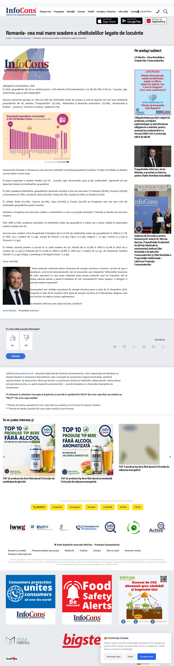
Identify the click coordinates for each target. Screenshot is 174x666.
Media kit (69, 550)
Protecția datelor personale (45, 550)
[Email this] (115, 347)
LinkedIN (107, 507)
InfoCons (34, 310)
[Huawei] (156, 21)
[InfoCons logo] (21, 11)
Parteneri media (133, 550)
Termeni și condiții (17, 550)
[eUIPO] (40, 527)
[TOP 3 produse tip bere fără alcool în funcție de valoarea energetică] (145, 450)
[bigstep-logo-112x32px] (87, 641)
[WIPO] (64, 527)
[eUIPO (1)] (87, 527)
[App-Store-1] (131, 21)
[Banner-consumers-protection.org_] (30, 599)
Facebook (57, 507)
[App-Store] (107, 21)
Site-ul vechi (112, 550)
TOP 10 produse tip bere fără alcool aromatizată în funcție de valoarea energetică (86, 480)
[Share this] (124, 347)
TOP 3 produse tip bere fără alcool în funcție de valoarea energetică (144, 480)
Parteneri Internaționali (20, 554)
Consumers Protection (50, 501)
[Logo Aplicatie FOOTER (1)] (110, 527)
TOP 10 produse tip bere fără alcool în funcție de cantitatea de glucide (29, 480)
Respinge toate (113, 656)
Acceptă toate (146, 656)
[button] (165, 11)
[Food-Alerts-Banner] (87, 599)
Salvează (16, 356)
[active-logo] (156, 527)
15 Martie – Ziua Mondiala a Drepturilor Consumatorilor (149, 59)
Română (145, 663)
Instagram (75, 507)
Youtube (91, 507)
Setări (130, 656)
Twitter (123, 507)
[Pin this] (154, 347)
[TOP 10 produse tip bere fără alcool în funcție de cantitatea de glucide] (29, 450)
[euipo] (17, 527)
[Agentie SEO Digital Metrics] (30, 641)
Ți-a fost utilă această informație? (23, 329)
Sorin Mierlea (9, 310)
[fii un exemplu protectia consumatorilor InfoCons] (143, 599)
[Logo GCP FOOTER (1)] (133, 527)
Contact (97, 550)
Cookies (84, 550)
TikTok (138, 507)
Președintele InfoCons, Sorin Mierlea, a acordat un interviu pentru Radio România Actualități (152, 172)
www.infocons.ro (24, 373)
